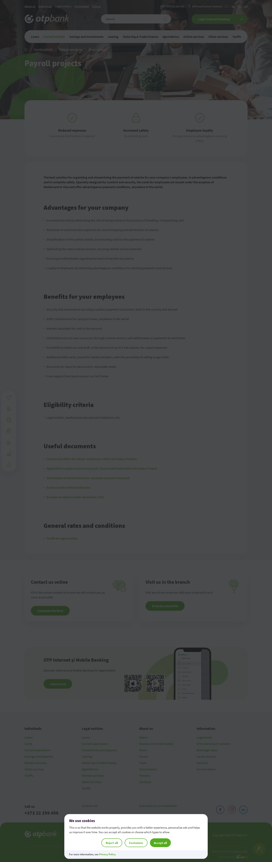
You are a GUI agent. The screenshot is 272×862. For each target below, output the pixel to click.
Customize (136, 843)
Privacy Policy (107, 854)
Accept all (160, 843)
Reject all (112, 843)
